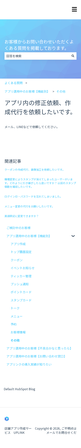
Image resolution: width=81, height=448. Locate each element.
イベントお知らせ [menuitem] (23, 268)
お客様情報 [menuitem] (18, 332)
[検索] (72, 55)
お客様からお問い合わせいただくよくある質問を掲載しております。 (39, 44)
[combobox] (37, 55)
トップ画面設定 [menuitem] (21, 251)
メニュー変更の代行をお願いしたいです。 (29, 206)
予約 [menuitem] (14, 324)
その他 (60, 91)
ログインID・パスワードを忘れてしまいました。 (34, 196)
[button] (73, 236)
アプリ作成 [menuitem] (18, 244)
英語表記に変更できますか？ (22, 216)
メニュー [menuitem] (17, 316)
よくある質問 (14, 83)
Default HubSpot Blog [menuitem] (19, 389)
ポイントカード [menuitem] (21, 292)
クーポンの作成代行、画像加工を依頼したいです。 (35, 169)
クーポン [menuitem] (17, 260)
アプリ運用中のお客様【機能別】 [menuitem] (29, 236)
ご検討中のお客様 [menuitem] (18, 227)
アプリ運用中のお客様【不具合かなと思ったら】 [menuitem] (39, 348)
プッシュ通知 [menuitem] (20, 284)
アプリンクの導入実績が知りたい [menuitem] (29, 364)
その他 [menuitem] (15, 340)
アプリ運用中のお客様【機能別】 (27, 91)
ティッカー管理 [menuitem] (21, 276)
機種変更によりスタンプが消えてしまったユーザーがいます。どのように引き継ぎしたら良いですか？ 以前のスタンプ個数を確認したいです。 (40, 182)
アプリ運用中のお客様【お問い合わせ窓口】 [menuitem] (36, 356)
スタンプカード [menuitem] (21, 300)
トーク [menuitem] (15, 308)
